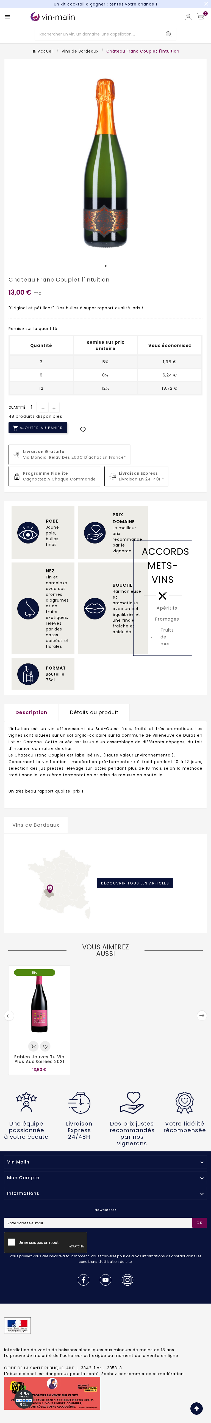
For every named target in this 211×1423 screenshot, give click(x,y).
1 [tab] (105, 266)
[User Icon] (188, 17)
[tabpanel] (105, 161)
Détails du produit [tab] (94, 712)
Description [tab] (31, 712)
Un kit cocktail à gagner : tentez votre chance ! (105, 4)
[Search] (168, 34)
